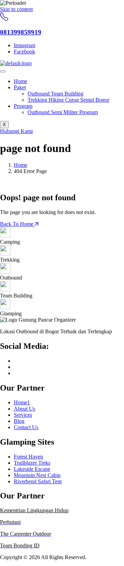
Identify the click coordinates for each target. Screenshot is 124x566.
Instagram (24, 45)
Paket (20, 87)
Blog (19, 421)
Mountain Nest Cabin (37, 475)
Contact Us (26, 427)
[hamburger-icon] (3, 71)
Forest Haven (28, 456)
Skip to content (16, 9)
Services (23, 415)
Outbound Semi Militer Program (63, 112)
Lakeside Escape (32, 469)
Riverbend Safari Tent (38, 481)
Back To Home (17, 224)
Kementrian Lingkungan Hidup (34, 510)
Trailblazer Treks (32, 463)
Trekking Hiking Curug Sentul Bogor (68, 100)
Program (23, 106)
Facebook (24, 51)
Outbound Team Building (55, 94)
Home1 (22, 402)
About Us (24, 409)
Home (20, 81)
